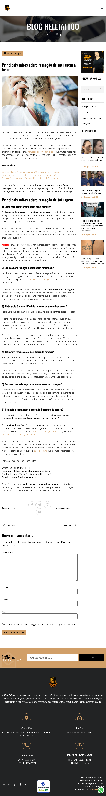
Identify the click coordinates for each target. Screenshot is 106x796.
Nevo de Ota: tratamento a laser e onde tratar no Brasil (92, 160)
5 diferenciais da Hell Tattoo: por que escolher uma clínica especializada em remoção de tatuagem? (92, 225)
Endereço (27, 727)
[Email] (79, 717)
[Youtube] (39, 511)
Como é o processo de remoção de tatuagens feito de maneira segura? (92, 261)
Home (48, 34)
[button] (102, 8)
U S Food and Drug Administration (46, 431)
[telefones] (26, 745)
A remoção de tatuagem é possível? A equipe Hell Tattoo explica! (31, 178)
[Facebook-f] (32, 504)
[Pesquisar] (101, 89)
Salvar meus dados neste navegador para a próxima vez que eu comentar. (39, 625)
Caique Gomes (97, 789)
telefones (26, 755)
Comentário (8, 552)
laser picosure (40, 450)
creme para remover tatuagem (37, 279)
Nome (6, 587)
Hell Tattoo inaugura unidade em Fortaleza (91, 191)
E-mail (6, 600)
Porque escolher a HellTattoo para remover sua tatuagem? (29, 175)
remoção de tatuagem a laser (41, 151)
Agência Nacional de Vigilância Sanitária (21, 434)
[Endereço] (26, 717)
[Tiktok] (15, 784)
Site (4, 612)
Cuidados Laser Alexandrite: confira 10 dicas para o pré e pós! (30, 172)
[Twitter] (39, 504)
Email (79, 727)
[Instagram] (47, 504)
